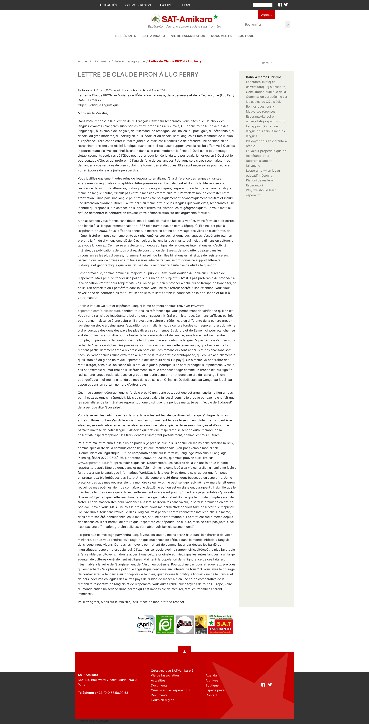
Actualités (108, 5)
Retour (267, 63)
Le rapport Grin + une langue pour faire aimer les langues (265, 131)
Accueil (83, 61)
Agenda (266, 15)
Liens (186, 5)
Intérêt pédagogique (130, 61)
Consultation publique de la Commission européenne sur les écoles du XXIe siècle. (266, 97)
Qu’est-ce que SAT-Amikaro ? (172, 670)
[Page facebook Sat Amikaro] (280, 5)
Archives (166, 5)
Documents (221, 36)
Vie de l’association (188, 36)
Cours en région (138, 5)
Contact (211, 695)
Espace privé (215, 690)
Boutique (246, 36)
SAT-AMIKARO (153, 36)
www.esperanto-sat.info (95, 463)
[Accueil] (184, 19)
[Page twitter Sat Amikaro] (286, 5)
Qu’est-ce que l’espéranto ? (170, 690)
